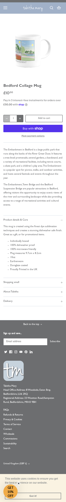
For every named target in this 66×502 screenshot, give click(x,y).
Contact (7, 429)
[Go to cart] (59, 8)
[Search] (51, 8)
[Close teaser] (18, 483)
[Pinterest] (26, 352)
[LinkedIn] (31, 352)
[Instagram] (15, 352)
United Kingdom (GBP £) (15, 464)
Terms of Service (12, 424)
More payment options (33, 136)
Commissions (10, 439)
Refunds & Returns (13, 415)
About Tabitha (10, 292)
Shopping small (11, 282)
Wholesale (8, 434)
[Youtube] (20, 352)
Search (6, 448)
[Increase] (20, 118)
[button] (10, 491)
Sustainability (10, 444)
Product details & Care (15, 220)
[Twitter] (5, 352)
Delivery (8, 301)
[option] (33, 49)
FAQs (6, 410)
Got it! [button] (33, 496)
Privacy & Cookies (12, 420)
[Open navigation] (5, 7)
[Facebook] (10, 352)
